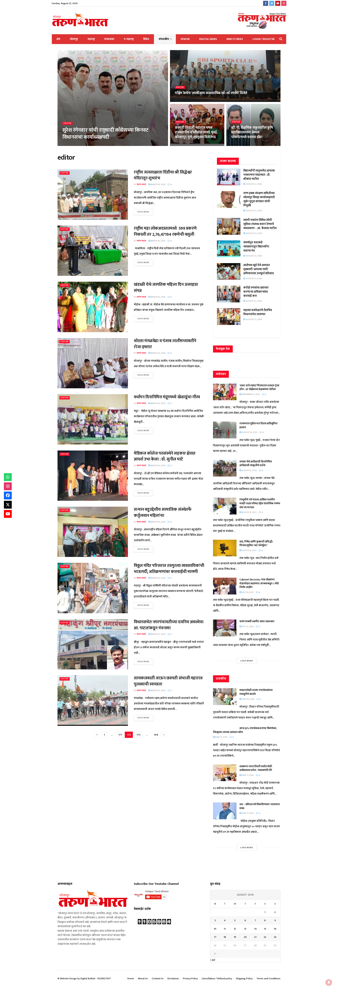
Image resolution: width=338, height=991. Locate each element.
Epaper (185, 39)
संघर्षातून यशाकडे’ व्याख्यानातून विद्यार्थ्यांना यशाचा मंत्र (256, 246)
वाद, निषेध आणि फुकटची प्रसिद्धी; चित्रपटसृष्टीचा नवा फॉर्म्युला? (256, 543)
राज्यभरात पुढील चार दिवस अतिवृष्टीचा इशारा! (258, 425)
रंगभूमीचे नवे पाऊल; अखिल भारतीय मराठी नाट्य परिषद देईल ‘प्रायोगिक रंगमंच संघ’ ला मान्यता (259, 503)
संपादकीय (164, 39)
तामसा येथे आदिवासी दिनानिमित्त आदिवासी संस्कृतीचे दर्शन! (255, 463)
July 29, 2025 (247, 592)
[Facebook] (8, 495)
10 (215, 929)
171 (120, 735)
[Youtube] (8, 514)
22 (265, 937)
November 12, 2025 (250, 394)
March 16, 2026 (157, 184)
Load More (246, 661)
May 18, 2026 (183, 101)
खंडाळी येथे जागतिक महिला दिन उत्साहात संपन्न (166, 287)
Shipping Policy (244, 978)
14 (255, 929)
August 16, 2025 (249, 432)
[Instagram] (8, 486)
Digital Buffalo (87, 978)
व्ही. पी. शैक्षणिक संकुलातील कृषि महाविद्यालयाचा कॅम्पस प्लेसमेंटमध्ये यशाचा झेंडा (252, 132)
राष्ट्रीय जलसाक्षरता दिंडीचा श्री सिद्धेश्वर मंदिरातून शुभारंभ (163, 175)
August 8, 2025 (249, 512)
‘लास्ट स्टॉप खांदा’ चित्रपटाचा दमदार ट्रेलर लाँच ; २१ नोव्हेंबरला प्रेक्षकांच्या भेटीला (259, 387)
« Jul (212, 960)
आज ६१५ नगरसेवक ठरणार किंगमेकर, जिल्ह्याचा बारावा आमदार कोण (245, 730)
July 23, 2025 (247, 626)
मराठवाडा (109, 39)
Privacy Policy (190, 978)
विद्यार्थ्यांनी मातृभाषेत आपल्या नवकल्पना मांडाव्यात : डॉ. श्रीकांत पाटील (259, 174)
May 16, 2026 (239, 145)
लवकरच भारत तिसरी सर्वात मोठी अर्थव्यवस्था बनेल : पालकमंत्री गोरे (255, 768)
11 (225, 929)
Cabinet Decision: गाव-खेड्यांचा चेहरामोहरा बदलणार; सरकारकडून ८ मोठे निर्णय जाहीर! (259, 583)
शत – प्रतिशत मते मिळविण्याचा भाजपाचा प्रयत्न (259, 806)
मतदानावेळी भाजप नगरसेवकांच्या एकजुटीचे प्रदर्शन (256, 692)
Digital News (208, 39)
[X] (8, 505)
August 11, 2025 (249, 470)
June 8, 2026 (85, 145)
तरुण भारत (70, 145)
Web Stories (235, 39)
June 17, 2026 (221, 737)
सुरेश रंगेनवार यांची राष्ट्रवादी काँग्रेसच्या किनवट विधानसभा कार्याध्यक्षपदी (105, 133)
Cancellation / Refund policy (217, 978)
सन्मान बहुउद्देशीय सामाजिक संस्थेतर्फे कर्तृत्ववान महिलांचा (162, 512)
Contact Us (158, 978)
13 (245, 929)
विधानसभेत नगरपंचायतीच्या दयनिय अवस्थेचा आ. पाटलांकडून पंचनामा (168, 625)
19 (235, 937)
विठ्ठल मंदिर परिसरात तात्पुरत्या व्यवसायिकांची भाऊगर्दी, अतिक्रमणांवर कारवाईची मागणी (169, 568)
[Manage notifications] (329, 982)
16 (275, 929)
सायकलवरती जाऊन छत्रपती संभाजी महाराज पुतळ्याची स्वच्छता (168, 681)
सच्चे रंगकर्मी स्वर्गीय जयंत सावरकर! (256, 621)
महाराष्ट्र (91, 39)
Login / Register (264, 39)
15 (265, 929)
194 (156, 735)
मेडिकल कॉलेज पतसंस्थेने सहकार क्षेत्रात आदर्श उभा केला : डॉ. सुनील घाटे (164, 456)
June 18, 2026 (247, 699)
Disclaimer (173, 978)
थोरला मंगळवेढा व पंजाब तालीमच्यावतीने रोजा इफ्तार (165, 344)
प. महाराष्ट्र (129, 39)
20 (245, 937)
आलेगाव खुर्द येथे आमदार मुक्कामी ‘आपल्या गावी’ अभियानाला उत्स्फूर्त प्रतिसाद (258, 269)
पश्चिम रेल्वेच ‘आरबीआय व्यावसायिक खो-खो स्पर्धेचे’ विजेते (211, 93)
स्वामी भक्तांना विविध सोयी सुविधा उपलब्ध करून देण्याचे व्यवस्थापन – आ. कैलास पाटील (260, 224)
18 (225, 937)
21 (255, 937)
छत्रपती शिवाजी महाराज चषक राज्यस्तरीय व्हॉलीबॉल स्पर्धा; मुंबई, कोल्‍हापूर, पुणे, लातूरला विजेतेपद (196, 132)
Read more (143, 212)
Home (130, 978)
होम (58, 39)
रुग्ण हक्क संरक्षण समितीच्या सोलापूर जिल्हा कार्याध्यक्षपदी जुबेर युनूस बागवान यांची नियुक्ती (259, 199)
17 (215, 937)
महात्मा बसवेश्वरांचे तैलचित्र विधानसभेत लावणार (257, 312)
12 (235, 929)
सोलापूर (74, 39)
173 (138, 735)
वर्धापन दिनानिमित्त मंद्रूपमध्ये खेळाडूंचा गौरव (167, 397)
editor (67, 123)
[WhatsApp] (8, 477)
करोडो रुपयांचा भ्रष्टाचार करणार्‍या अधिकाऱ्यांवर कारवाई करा (256, 291)
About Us (143, 978)
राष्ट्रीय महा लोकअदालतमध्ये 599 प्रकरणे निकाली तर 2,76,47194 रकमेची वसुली (165, 231)
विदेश (146, 39)
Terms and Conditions (268, 978)
